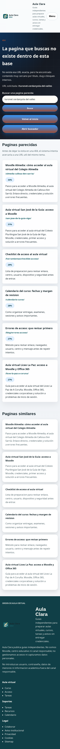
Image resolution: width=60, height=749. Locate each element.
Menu (52, 16)
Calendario (10, 714)
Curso (8, 688)
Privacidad (10, 734)
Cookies (9, 737)
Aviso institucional (14, 730)
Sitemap (9, 741)
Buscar (30, 108)
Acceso (8, 691)
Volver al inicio (30, 119)
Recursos (10, 711)
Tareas (8, 695)
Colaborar (10, 726)
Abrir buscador (30, 128)
